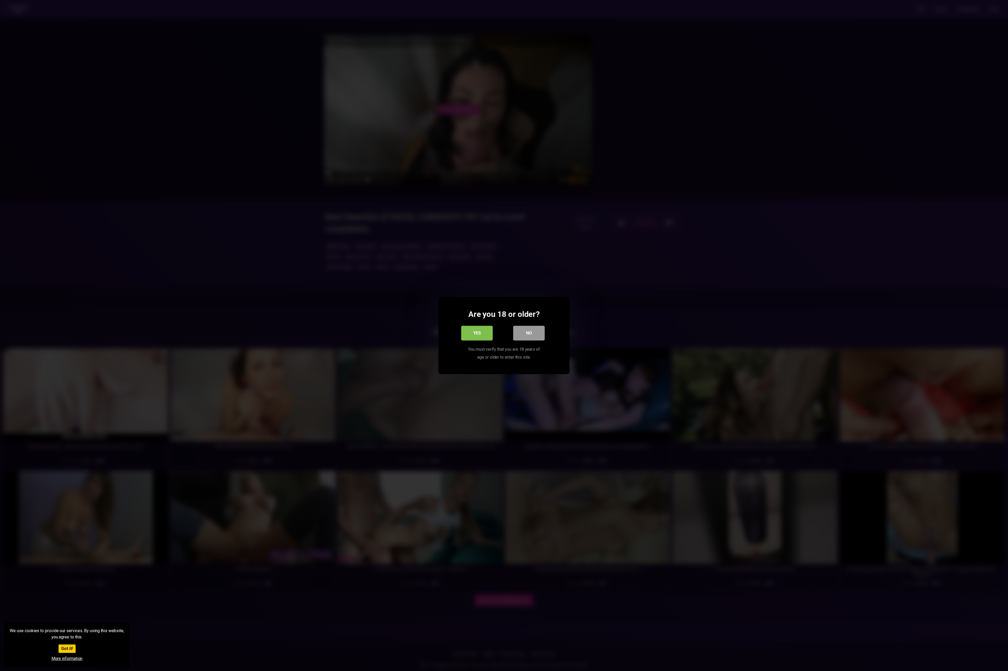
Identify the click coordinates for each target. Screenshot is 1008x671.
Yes (477, 333)
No (529, 333)
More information (67, 658)
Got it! (67, 648)
